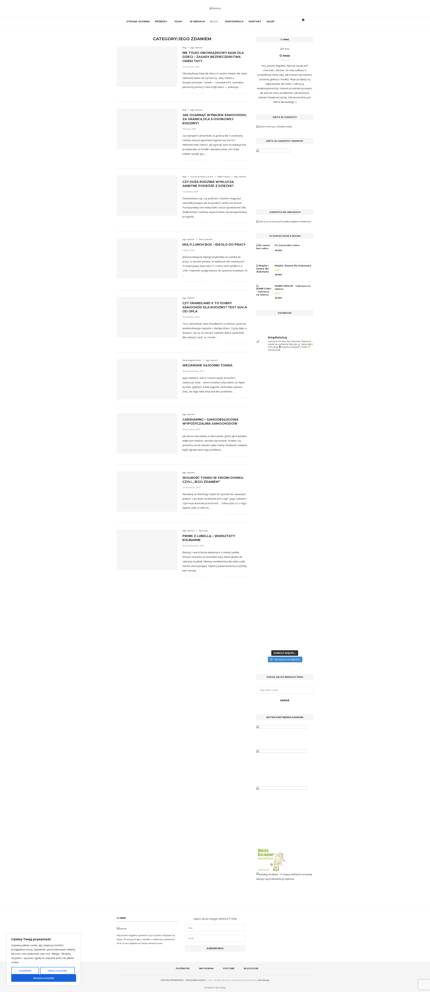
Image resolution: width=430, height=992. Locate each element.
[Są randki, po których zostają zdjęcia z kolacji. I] (299, 564)
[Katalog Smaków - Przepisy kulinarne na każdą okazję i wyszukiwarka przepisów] (284, 874)
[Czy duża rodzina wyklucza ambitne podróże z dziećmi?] (147, 195)
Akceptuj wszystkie (43, 978)
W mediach (197, 21)
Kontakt (255, 21)
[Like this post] (208, 93)
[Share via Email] (222, 93)
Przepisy (161, 21)
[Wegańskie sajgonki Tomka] (147, 379)
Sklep (270, 21)
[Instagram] (284, 21)
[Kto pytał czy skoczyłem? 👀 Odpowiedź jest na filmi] (270, 500)
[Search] (296, 21)
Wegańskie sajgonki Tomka (207, 365)
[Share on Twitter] (215, 93)
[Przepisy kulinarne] (271, 849)
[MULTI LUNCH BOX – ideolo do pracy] (147, 258)
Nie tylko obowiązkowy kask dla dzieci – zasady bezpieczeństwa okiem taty (213, 57)
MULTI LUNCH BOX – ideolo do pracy (214, 244)
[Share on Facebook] (212, 93)
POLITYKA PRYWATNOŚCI (172, 980)
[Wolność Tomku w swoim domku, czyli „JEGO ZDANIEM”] (147, 491)
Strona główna (138, 21)
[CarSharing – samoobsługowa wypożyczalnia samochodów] (147, 433)
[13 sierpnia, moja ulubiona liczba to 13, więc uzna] (270, 398)
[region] (44, 959)
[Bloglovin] (291, 21)
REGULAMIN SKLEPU (195, 980)
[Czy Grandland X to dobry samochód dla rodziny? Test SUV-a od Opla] (147, 317)
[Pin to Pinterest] (219, 93)
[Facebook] (280, 21)
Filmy (178, 21)
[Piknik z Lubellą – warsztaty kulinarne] (147, 549)
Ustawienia (25, 970)
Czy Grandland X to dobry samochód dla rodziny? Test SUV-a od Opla (214, 307)
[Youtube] (287, 21)
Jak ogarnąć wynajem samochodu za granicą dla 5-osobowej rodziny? (214, 119)
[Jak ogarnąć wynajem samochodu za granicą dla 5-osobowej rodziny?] (147, 129)
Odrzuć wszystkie (57, 970)
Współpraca (234, 21)
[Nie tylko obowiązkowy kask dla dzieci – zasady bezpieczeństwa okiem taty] (147, 66)
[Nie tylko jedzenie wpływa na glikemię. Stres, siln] (299, 418)
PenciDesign (263, 980)
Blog (214, 21)
